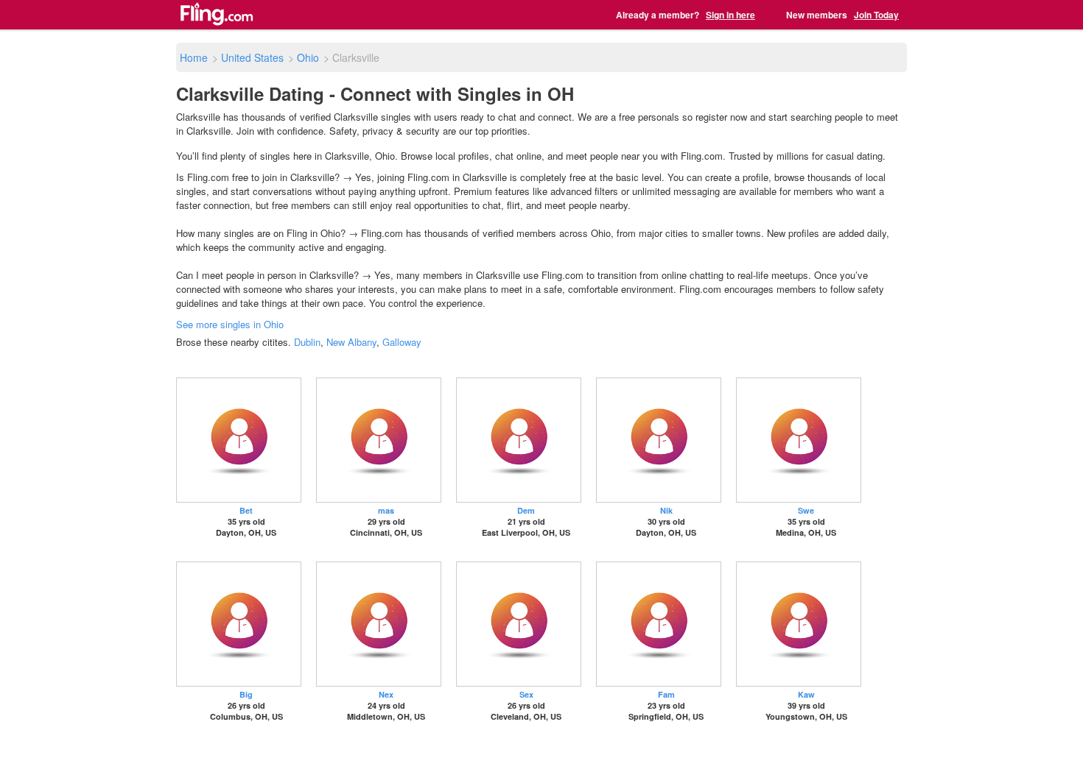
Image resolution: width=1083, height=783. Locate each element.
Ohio (308, 57)
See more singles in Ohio (230, 324)
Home (194, 57)
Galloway (401, 342)
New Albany (351, 342)
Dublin (307, 342)
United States (252, 57)
